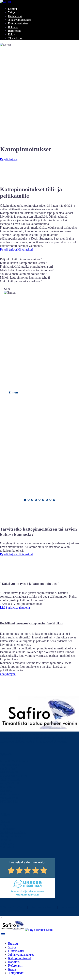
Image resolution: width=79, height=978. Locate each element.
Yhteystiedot (15, 38)
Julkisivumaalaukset (19, 19)
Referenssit (14, 30)
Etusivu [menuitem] (13, 943)
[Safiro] (5, 1)
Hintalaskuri (15, 16)
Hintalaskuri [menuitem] (16, 951)
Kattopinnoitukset (18, 23)
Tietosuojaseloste (42, 907)
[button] (39, 259)
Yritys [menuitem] (12, 947)
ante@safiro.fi (9, 798)
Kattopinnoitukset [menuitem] (19, 958)
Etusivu (12, 8)
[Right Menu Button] (3, 936)
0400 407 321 (9, 787)
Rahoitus (13, 27)
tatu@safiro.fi (8, 768)
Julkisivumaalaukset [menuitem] (21, 954)
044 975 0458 (9, 772)
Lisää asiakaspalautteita (15, 607)
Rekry (11, 34)
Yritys (11, 12)
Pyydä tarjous (8, 159)
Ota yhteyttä (8, 674)
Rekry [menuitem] (12, 969)
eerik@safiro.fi (9, 783)
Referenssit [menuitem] (15, 965)
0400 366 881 (9, 801)
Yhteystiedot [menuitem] (16, 973)
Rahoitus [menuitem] (13, 962)
